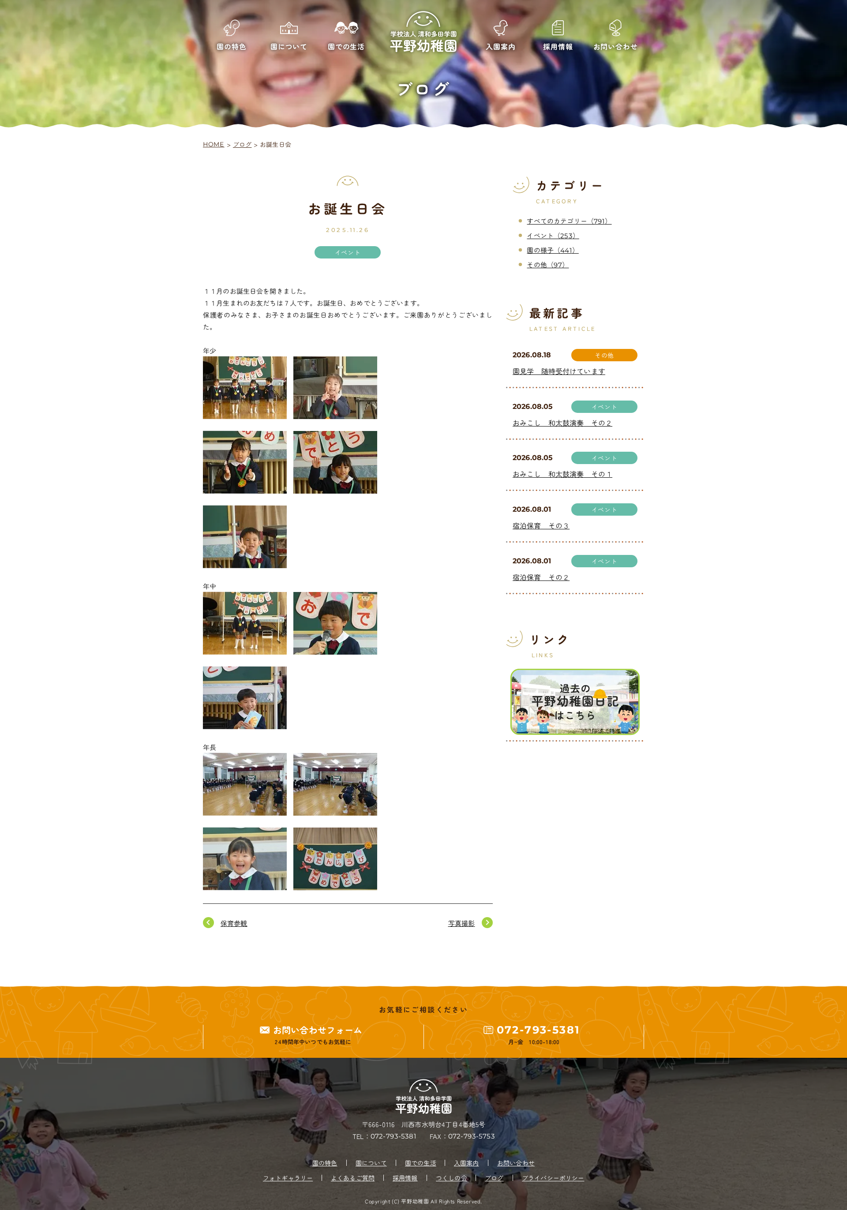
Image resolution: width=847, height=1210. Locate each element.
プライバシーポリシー (553, 1178)
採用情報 (405, 1178)
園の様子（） (552, 250)
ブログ (242, 144)
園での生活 (420, 1163)
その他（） (548, 264)
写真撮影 (461, 923)
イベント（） (553, 235)
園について (371, 1163)
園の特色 (324, 1163)
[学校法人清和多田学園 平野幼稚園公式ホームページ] (423, 32)
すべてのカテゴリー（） (569, 220)
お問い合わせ (516, 1163)
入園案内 (466, 1163)
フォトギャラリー (288, 1178)
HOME (214, 144)
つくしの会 (451, 1178)
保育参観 (234, 923)
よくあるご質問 (353, 1178)
